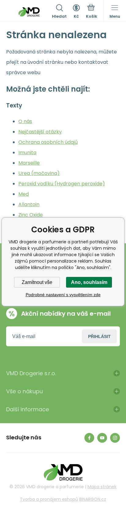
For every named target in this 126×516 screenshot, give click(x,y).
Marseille (29, 162)
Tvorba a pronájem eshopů (49, 499)
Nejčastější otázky (40, 131)
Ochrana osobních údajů (48, 142)
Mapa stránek (102, 487)
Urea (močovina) (39, 173)
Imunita (27, 152)
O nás (25, 121)
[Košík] (91, 12)
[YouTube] (102, 438)
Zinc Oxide (30, 214)
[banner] (29, 12)
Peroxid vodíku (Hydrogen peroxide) (61, 183)
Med (23, 194)
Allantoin (28, 204)
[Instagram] (115, 438)
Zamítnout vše (37, 282)
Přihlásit (99, 336)
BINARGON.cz (92, 499)
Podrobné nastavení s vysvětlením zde (63, 294)
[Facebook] (89, 438)
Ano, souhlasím (89, 282)
